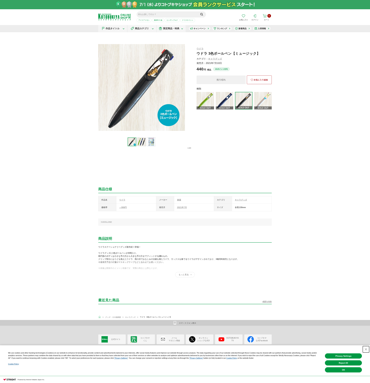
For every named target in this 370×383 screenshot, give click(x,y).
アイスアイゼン (144, 20)
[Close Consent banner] (366, 349)
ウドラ (200, 48)
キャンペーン (200, 28)
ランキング (222, 28)
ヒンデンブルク (172, 20)
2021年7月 (182, 207)
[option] (132, 141)
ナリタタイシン (187, 20)
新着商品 (242, 28)
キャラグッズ (215, 59)
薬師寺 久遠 (158, 20)
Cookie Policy (231, 358)
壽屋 (179, 200)
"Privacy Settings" (121, 358)
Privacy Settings (343, 356)
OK (343, 370)
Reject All (343, 363)
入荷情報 (262, 28)
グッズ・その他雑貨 (113, 317)
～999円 (123, 207)
